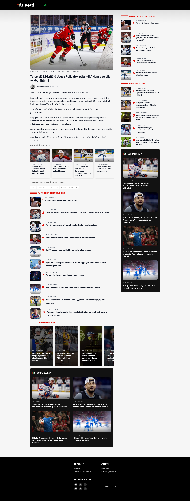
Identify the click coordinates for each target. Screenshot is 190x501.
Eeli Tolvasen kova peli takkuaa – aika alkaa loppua (104, 168)
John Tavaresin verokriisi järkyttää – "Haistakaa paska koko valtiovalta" (78, 212)
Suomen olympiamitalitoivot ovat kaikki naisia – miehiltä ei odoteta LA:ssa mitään (77, 313)
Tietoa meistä (105, 468)
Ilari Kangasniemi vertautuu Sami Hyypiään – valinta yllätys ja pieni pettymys (75, 301)
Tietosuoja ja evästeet (108, 472)
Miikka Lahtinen (42, 87)
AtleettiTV (77, 468)
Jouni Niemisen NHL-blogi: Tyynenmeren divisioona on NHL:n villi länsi (83, 171)
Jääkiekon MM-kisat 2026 (82, 472)
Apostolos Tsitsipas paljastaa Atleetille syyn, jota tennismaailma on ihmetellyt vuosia (76, 264)
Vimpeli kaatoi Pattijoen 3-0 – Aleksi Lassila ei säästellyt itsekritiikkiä (146, 130)
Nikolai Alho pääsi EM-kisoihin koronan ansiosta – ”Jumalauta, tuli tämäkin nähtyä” (49, 440)
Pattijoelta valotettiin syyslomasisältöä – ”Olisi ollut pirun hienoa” (146, 105)
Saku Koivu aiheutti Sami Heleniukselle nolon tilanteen (61, 168)
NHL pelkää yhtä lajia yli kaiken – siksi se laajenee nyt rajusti (73, 287)
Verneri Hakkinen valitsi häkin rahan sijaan (64, 275)
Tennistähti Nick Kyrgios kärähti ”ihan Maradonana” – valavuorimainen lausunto (91, 405)
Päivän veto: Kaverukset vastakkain (61, 200)
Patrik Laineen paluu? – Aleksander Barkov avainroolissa (71, 225)
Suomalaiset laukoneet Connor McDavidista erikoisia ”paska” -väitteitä (49, 405)
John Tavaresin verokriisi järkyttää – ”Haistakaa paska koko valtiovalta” (40, 170)
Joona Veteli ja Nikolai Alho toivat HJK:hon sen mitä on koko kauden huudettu (147, 142)
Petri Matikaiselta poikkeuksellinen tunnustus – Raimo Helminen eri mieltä (147, 117)
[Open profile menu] (45, 5)
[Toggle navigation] (40, 5)
